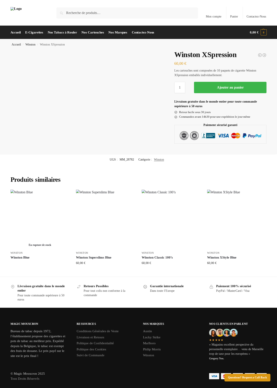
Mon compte (213, 16)
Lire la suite (40, 265)
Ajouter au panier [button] (105, 272)
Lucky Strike (152, 337)
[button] (258, 32)
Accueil (16, 44)
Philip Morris (152, 349)
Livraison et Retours (90, 337)
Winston (30, 44)
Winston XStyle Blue (221, 257)
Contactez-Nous (256, 16)
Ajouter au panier (230, 87)
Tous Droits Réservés (25, 378)
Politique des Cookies (91, 349)
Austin (147, 331)
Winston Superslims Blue (93, 257)
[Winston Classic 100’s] (171, 219)
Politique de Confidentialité (95, 343)
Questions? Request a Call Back (247, 377)
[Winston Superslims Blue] (105, 219)
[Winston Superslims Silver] (264, 55)
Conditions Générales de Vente (98, 331)
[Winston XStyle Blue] (260, 55)
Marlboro (149, 343)
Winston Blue (20, 257)
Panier (234, 16)
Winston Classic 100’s (157, 257)
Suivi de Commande (90, 355)
